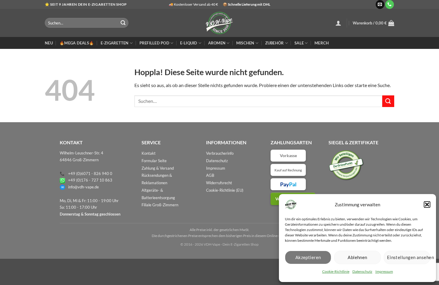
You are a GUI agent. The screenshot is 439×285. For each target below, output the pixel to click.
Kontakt (149, 153)
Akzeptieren (308, 257)
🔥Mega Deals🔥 (76, 43)
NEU (49, 43)
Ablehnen (357, 257)
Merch (321, 43)
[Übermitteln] (123, 23)
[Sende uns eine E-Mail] (380, 4)
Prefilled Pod (154, 43)
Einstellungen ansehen (408, 257)
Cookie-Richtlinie (335, 271)
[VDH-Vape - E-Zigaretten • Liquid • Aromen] (219, 23)
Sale (299, 43)
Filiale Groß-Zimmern (160, 204)
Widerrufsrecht (219, 182)
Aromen (217, 43)
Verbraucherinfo (220, 153)
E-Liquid (188, 43)
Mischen (245, 43)
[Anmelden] (338, 23)
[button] (427, 204)
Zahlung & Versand (158, 168)
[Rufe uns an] (389, 4)
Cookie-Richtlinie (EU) (224, 190)
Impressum (384, 271)
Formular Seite (154, 160)
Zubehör (274, 43)
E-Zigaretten (115, 43)
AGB (210, 175)
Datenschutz (362, 271)
